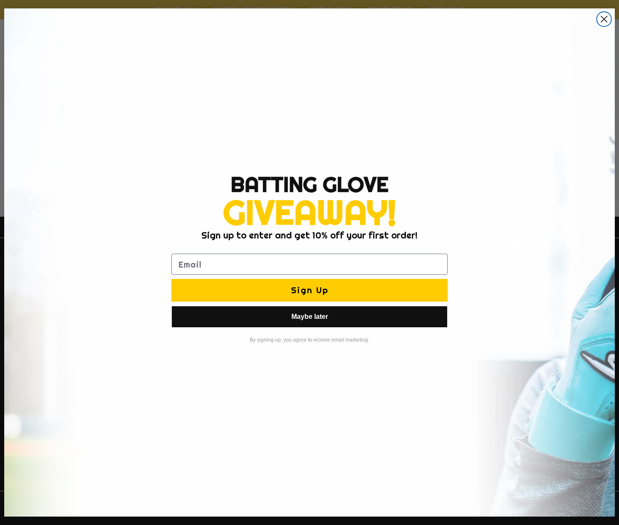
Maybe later (309, 316)
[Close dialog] (604, 19)
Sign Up (309, 290)
